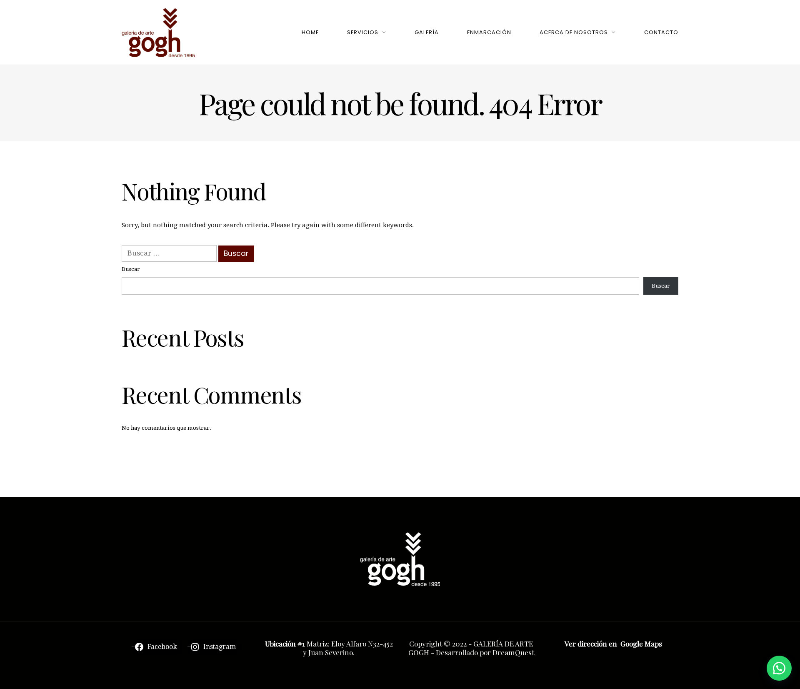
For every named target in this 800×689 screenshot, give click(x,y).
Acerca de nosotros (574, 32)
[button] (779, 668)
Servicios (362, 32)
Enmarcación (489, 32)
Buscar (131, 269)
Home (310, 32)
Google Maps (641, 643)
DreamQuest (513, 652)
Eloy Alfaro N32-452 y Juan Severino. (348, 648)
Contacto (661, 32)
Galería (427, 32)
